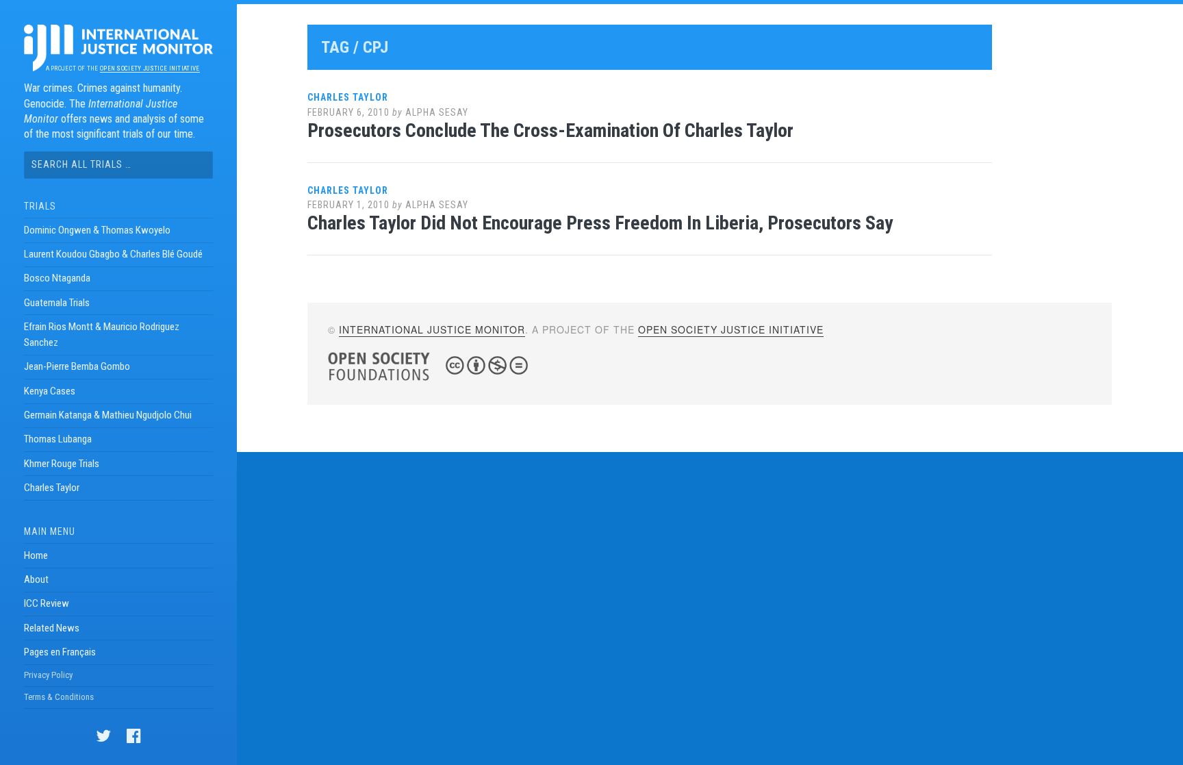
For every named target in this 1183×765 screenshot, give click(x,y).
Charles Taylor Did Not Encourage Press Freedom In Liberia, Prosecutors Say (600, 223)
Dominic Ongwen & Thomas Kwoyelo (97, 230)
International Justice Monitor (432, 329)
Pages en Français (60, 652)
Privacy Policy (48, 675)
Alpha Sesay (436, 112)
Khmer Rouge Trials (61, 463)
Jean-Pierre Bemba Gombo (77, 366)
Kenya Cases (49, 391)
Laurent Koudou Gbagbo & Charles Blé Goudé (113, 254)
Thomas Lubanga (58, 439)
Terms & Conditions (59, 697)
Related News (51, 628)
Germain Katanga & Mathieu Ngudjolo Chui (108, 415)
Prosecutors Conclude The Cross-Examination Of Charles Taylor (550, 130)
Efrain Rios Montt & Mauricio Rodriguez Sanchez (101, 335)
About (36, 579)
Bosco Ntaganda (57, 278)
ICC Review (46, 603)
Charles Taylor (51, 487)
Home (36, 555)
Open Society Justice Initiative (150, 68)
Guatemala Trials (57, 303)
